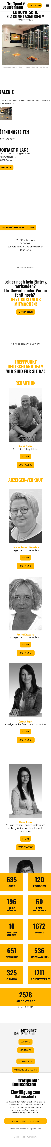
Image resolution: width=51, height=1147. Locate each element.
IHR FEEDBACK (25, 1061)
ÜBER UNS (25, 1041)
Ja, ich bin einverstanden (25, 1121)
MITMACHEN (35, 5)
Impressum (32, 1137)
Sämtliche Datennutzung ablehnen (25, 1128)
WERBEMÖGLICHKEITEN (25, 1069)
